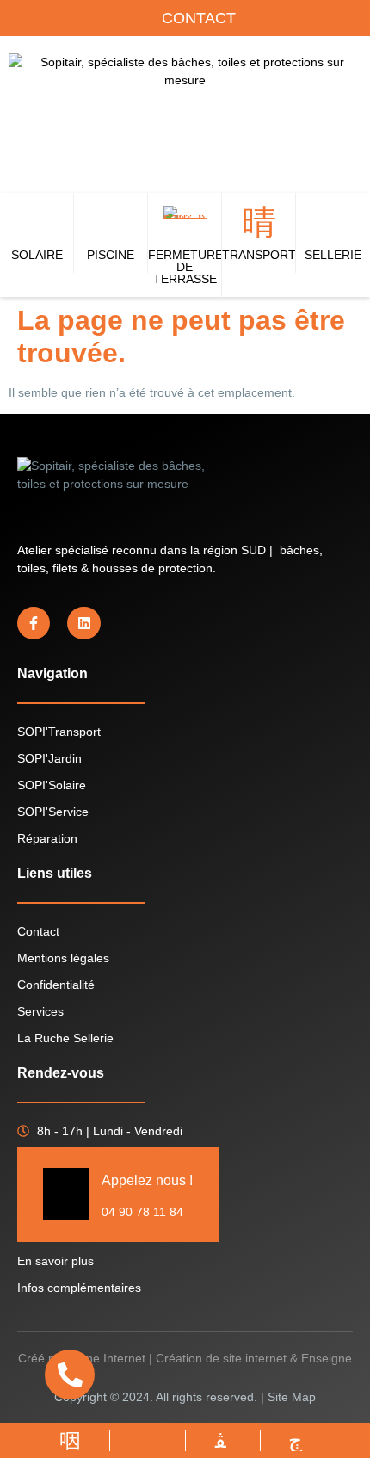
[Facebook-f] (33, 623)
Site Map (292, 1397)
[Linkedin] (83, 623)
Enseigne (326, 1358)
